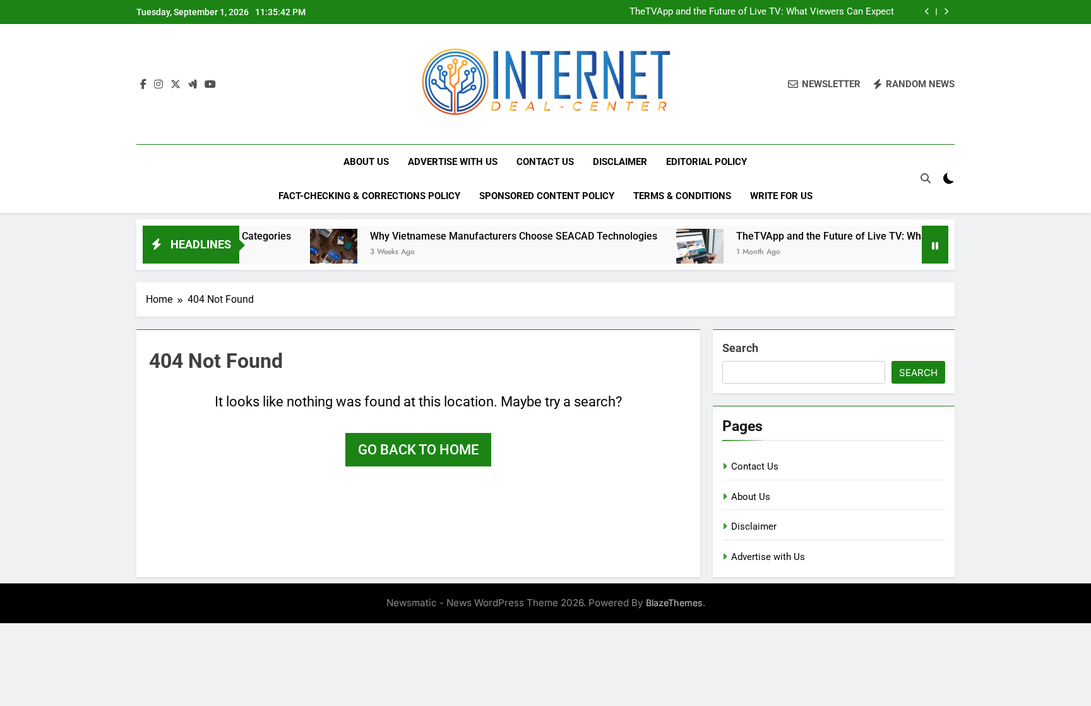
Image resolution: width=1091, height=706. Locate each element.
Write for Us (781, 196)
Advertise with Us (453, 161)
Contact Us (545, 161)
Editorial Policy (706, 161)
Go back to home (418, 450)
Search (740, 348)
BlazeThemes (674, 602)
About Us (366, 161)
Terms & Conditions (682, 196)
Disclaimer (620, 161)
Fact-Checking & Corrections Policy (369, 196)
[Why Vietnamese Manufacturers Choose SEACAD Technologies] (314, 252)
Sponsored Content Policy (546, 196)
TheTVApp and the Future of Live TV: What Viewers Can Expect (761, 12)
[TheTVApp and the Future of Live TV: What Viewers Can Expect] (681, 252)
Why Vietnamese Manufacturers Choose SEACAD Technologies (494, 236)
